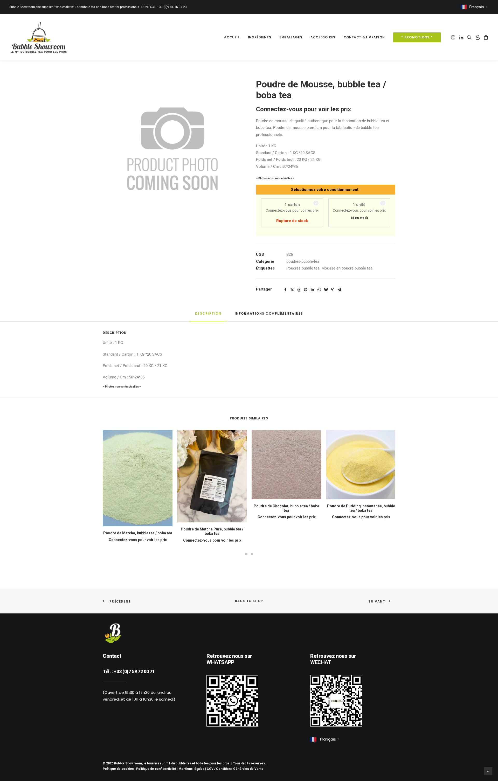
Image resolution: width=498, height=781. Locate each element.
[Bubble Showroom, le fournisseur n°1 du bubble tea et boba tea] (38, 37)
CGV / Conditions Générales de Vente (235, 769)
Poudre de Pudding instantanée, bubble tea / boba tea (361, 508)
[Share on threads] (299, 290)
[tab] (269, 315)
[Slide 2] (252, 553)
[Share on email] (339, 290)
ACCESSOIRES (322, 37)
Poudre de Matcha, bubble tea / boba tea (137, 533)
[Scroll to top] (488, 771)
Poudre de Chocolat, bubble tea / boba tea (286, 508)
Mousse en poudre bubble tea (346, 268)
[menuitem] (231, 37)
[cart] (485, 37)
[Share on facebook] (285, 290)
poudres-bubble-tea (302, 261)
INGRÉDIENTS (259, 37)
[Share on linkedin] (312, 290)
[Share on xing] (332, 290)
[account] (477, 37)
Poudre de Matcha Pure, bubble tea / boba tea (212, 531)
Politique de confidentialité (156, 769)
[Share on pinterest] (305, 290)
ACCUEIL (231, 37)
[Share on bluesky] (326, 290)
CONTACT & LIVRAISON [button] (364, 37)
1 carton (292, 204)
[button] (453, 37)
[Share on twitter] (292, 290)
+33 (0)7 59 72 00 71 (134, 671)
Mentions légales (191, 769)
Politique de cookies (118, 769)
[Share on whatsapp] (319, 290)
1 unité (359, 204)
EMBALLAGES (290, 37)
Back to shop (249, 601)
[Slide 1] (246, 553)
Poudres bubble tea (303, 268)
